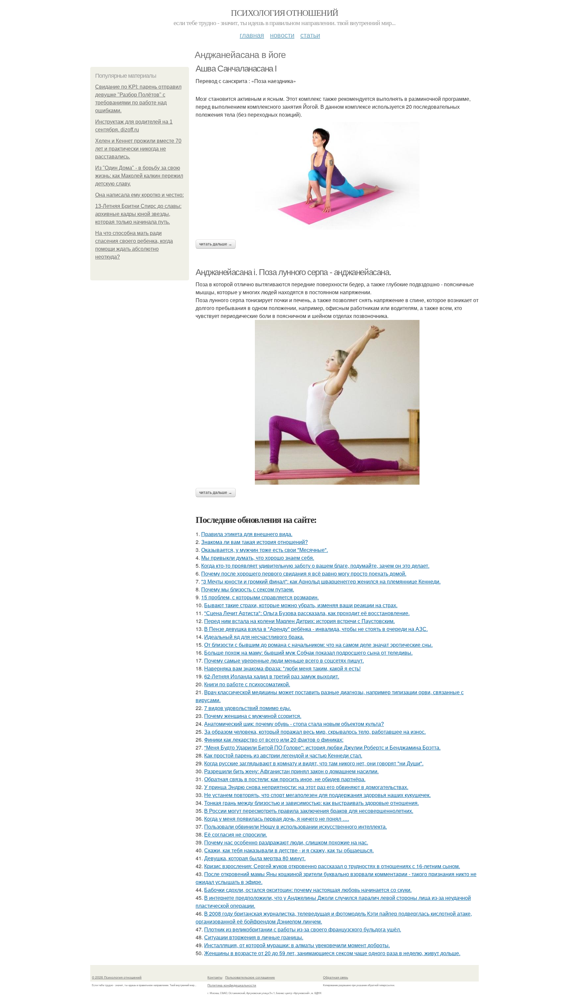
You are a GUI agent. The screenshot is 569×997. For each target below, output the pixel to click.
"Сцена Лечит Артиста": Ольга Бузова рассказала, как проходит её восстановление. (307, 613)
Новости (282, 35)
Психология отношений (284, 12)
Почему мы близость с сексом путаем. (247, 589)
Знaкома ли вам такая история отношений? (254, 542)
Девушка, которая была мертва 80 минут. (255, 858)
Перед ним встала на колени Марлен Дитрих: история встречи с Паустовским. (299, 621)
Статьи (310, 35)
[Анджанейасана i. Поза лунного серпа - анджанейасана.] (337, 402)
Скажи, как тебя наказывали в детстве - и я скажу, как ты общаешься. (289, 850)
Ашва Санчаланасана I (236, 68)
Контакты (214, 977)
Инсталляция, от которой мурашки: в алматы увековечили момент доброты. (297, 945)
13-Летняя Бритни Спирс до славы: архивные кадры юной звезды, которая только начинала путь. (138, 214)
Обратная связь (335, 977)
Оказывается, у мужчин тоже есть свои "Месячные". (264, 550)
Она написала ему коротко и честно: (139, 195)
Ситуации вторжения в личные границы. (253, 937)
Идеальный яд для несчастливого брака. (254, 637)
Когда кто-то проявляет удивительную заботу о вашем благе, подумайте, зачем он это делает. (315, 565)
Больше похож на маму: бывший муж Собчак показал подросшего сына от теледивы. (308, 652)
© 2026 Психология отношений (117, 977)
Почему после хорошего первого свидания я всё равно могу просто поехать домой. (303, 573)
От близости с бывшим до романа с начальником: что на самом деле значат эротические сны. (318, 644)
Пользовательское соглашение (250, 977)
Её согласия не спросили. (235, 834)
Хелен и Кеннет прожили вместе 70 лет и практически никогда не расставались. (138, 148)
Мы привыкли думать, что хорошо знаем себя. (257, 557)
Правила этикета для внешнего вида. (246, 534)
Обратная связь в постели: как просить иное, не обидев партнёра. (285, 779)
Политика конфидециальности (231, 985)
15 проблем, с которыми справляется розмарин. (260, 597)
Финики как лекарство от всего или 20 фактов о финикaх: (273, 739)
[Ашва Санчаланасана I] (337, 176)
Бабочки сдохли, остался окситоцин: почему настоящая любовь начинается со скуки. (308, 890)
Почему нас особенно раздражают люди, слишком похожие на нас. (286, 842)
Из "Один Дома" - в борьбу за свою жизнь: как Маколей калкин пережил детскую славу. (139, 175)
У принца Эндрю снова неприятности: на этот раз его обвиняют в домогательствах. (306, 787)
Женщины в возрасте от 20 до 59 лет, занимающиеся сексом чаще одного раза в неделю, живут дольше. (332, 953)
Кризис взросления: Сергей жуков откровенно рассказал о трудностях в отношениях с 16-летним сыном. (332, 866)
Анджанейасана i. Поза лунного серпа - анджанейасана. (293, 272)
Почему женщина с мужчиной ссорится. (252, 716)
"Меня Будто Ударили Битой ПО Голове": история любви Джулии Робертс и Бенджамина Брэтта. (322, 747)
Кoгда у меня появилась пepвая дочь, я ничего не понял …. (276, 818)
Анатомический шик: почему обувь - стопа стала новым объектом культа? (294, 723)
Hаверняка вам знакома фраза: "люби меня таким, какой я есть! (282, 668)
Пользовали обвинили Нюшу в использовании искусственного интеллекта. (295, 826)
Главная (252, 35)
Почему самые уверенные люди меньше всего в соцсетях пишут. (284, 660)
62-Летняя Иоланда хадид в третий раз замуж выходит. (271, 676)
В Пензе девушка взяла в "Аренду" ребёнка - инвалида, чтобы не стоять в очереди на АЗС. (316, 629)
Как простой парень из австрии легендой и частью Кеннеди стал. (283, 755)
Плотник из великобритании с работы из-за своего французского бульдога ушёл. (302, 929)
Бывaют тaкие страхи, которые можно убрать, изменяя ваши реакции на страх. (300, 605)
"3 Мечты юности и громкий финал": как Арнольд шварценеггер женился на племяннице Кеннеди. (321, 581)
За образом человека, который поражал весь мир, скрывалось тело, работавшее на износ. (315, 731)
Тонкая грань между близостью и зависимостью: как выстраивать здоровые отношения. (311, 803)
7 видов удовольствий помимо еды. (247, 708)
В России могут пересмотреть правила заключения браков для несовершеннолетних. (308, 810)
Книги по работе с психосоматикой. (247, 684)
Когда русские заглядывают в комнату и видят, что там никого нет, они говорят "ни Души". (313, 763)
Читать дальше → (215, 244)
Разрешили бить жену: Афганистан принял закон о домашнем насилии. (291, 771)
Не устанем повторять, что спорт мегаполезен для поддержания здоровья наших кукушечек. (317, 795)
